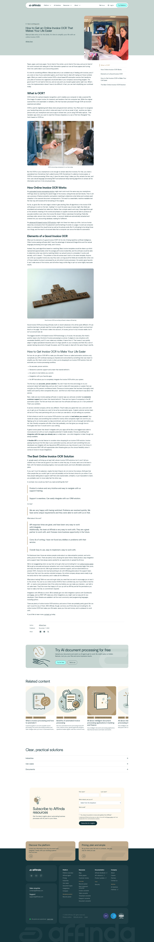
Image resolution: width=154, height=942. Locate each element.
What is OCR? (105, 65)
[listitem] (40, 708)
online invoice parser (86, 564)
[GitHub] (41, 876)
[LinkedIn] (31, 876)
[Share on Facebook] (44, 631)
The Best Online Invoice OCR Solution (113, 85)
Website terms (77, 917)
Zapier (32, 595)
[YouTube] (36, 876)
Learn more (50, 919)
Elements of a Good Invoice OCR (111, 74)
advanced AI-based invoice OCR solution (42, 222)
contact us (47, 614)
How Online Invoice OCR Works (111, 69)
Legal (86, 917)
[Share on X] (48, 631)
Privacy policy (109, 817)
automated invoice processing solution (41, 191)
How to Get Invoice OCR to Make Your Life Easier (113, 79)
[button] (47, 5)
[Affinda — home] (34, 5)
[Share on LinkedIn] (40, 631)
